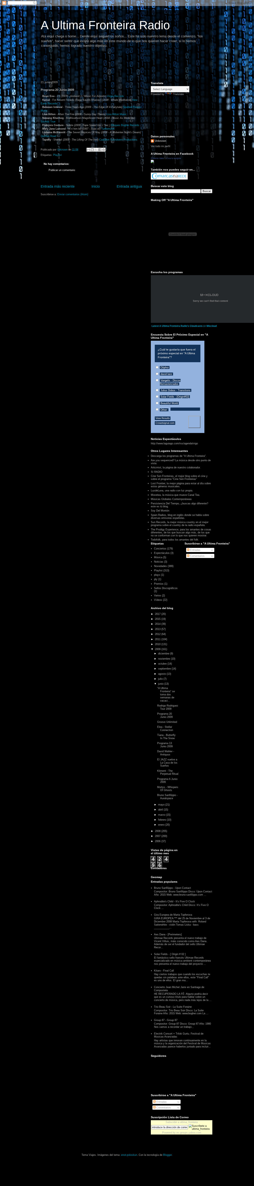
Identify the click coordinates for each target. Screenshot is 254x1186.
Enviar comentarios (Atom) (72, 194)
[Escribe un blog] (92, 150)
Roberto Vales (157, 158)
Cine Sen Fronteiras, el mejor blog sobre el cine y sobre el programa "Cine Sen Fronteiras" (179, 477)
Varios (157, 595)
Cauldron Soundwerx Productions (118, 139)
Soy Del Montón (160, 510)
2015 (158, 618)
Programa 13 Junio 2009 (165, 745)
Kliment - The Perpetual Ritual (167, 772)
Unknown (160, 140)
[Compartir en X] (96, 150)
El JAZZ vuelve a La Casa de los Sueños (167, 762)
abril (161, 809)
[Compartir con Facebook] (100, 150)
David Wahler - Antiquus (165, 753)
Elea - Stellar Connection (165, 728)
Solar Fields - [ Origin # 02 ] (170, 954)
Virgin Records (115, 96)
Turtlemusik (108, 128)
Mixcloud (212, 326)
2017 (158, 613)
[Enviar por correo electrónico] (88, 150)
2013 (158, 629)
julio (161, 678)
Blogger (167, 1154)
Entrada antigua (129, 186)
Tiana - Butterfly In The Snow (166, 737)
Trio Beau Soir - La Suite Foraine (173, 1006)
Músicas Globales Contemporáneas (171, 499)
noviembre (164, 658)
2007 (158, 836)
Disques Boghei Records (125, 125)
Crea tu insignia (173, 158)
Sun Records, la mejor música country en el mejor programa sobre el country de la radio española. (179, 524)
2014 (158, 623)
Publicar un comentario (62, 170)
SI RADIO (156, 471)
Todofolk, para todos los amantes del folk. (175, 539)
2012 (158, 634)
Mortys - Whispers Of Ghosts (167, 789)
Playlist (57, 154)
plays (157, 574)
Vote (194, 422)
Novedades (160, 566)
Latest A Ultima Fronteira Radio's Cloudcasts (177, 326)
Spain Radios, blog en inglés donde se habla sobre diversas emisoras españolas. (180, 516)
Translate (178, 94)
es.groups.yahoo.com (188, 1132)
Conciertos (160, 548)
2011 (158, 639)
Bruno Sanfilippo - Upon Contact (172, 887)
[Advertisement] (111, 65)
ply (155, 579)
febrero (162, 819)
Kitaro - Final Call (164, 970)
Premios (159, 583)
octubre (162, 663)
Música (158, 557)
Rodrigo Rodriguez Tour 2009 (167, 707)
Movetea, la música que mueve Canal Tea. (175, 494)
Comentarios (197, 555)
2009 (158, 649)
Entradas (194, 549)
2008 (158, 831)
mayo (161, 804)
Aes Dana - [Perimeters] (168, 934)
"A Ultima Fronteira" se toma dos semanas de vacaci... (166, 694)
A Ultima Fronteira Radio (105, 25)
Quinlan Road (48, 136)
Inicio (95, 186)
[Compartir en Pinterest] (104, 150)
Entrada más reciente (58, 186)
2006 (158, 841)
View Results (163, 418)
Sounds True (48, 121)
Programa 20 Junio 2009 (165, 715)
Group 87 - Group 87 (165, 1020)
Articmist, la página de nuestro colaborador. (176, 467)
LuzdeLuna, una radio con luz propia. (172, 490)
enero (161, 824)
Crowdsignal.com (165, 423)
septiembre (165, 668)
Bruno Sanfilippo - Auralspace (167, 797)
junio (161, 683)
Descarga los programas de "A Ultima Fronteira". (179, 455)
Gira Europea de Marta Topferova (173, 914)
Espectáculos (162, 552)
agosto (162, 673)
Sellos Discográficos (166, 588)
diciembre (164, 653)
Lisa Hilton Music (117, 114)
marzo (162, 814)
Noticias (158, 561)
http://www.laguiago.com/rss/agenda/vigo (174, 443)
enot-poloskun (129, 1154)
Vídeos (158, 599)
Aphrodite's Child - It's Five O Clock (174, 901)
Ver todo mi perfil (160, 146)
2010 (158, 644)
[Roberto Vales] (152, 162)
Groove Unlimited (167, 721)
